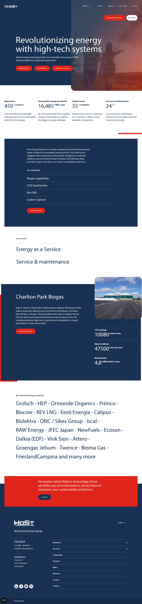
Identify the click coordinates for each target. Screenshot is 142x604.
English (85, 6)
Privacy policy (19, 601)
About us (111, 6)
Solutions (57, 543)
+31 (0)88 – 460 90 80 (22, 545)
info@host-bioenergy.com (23, 549)
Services (56, 549)
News (55, 567)
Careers (100, 6)
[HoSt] (10, 6)
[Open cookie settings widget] (3, 600)
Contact (135, 6)
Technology (57, 555)
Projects (56, 561)
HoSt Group (123, 6)
